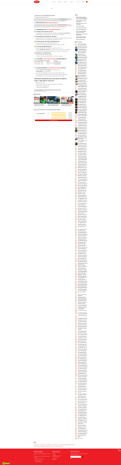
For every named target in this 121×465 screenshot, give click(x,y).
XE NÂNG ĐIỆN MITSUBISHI (53, 29)
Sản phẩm (65, 1)
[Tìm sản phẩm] (86, 1)
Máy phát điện (48, 444)
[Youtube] (62, 459)
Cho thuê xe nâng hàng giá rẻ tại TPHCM (67, 444)
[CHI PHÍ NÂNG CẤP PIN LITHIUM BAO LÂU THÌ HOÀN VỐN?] (67, 100)
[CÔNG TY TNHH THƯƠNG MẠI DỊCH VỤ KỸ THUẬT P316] (37, 2)
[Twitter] (59, 459)
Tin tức (78, 1)
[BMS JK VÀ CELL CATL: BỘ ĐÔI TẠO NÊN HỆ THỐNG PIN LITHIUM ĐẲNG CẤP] (53, 100)
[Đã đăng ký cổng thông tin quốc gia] (76, 458)
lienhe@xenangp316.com (38, 460)
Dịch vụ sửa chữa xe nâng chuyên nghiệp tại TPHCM (43, 446)
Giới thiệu (59, 1)
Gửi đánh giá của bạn (53, 120)
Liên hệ (83, 1)
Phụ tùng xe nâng (55, 444)
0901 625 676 (41, 458)
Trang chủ (54, 1)
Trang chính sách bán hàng (57, 455)
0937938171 (36, 458)
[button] (37, 108)
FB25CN (35, 62)
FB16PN (35, 61)
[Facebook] (57, 459)
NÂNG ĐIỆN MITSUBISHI (52, 22)
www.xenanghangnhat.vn (38, 461)
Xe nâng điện (42, 444)
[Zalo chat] (119, 450)
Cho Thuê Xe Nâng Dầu (58, 446)
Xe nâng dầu (36, 444)
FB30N (35, 64)
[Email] (61, 459)
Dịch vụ (72, 1)
